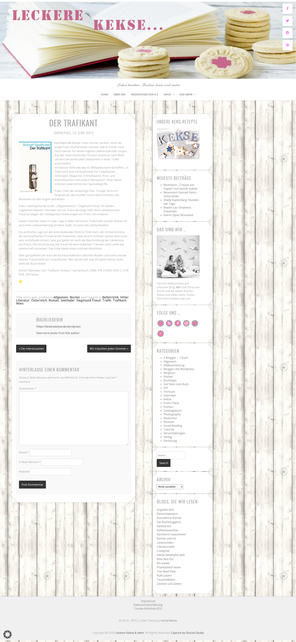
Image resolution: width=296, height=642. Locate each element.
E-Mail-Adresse (30, 462)
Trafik (106, 300)
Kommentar (27, 388)
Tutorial (169, 429)
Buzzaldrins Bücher (169, 518)
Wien (19, 303)
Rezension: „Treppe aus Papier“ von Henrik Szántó (181, 187)
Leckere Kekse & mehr (129, 633)
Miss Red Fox (165, 559)
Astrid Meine (169, 620)
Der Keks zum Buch (176, 384)
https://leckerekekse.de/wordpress (58, 326)
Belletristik (110, 297)
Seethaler (68, 300)
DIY (166, 388)
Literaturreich (166, 547)
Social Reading (173, 425)
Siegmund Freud (88, 300)
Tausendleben (166, 579)
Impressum (148, 601)
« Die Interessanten (31, 348)
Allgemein (60, 297)
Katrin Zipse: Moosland (178, 215)
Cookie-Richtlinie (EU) (148, 608)
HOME (104, 94)
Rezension (170, 418)
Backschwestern (167, 514)
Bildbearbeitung (174, 365)
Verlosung (170, 441)
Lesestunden (165, 542)
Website (24, 471)
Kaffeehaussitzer (167, 530)
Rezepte (169, 422)
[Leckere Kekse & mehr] (148, 74)
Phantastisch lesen (169, 567)
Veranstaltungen (174, 433)
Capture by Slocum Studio (187, 633)
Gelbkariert (164, 526)
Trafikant (119, 300)
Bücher (75, 297)
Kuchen (168, 407)
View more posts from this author (58, 333)
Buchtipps (170, 380)
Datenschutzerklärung (148, 605)
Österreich (39, 300)
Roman (54, 300)
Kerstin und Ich (166, 538)
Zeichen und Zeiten (169, 584)
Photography (172, 414)
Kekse (167, 94)
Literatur (22, 300)
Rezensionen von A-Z (144, 94)
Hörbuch (169, 392)
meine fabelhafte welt (171, 555)
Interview (170, 395)
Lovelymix (163, 551)
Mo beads (163, 563)
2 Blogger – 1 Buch (176, 358)
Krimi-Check (171, 403)
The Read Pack (166, 571)
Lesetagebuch (173, 410)
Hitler (124, 297)
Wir (178, 287)
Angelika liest (165, 510)
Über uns (120, 94)
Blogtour (169, 373)
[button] (7, 634)
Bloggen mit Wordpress (179, 369)
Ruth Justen (164, 575)
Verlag (168, 437)
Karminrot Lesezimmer (171, 534)
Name (24, 452)
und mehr (185, 94)
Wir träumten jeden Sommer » (109, 348)
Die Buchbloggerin (169, 522)
